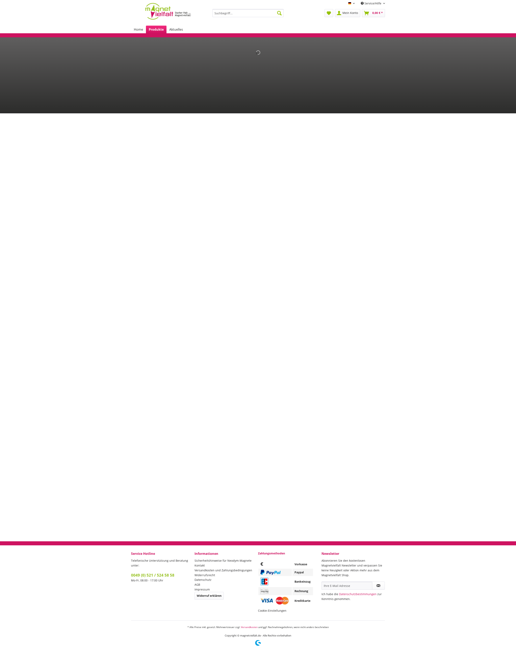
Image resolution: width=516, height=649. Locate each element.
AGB (197, 584)
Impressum (202, 589)
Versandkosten (249, 627)
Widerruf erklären (209, 596)
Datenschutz (203, 580)
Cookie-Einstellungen (272, 610)
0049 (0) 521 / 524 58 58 (152, 575)
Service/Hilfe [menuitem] (373, 3)
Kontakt (200, 565)
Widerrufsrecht (205, 575)
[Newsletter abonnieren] (378, 586)
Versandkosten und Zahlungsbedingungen (223, 570)
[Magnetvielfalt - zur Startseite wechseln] (168, 11)
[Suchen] (279, 13)
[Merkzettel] (329, 13)
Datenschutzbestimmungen (358, 594)
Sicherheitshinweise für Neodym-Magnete (223, 560)
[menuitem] (248, 13)
